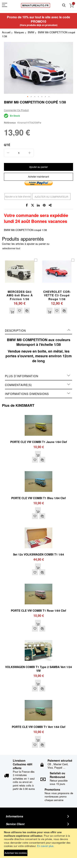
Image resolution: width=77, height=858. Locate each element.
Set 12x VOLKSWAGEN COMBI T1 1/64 (38, 554)
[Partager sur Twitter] (33, 205)
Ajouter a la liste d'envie (18, 196)
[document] (38, 843)
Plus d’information (21, 376)
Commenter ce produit (16, 110)
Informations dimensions (27, 394)
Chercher (63, 5)
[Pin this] (44, 205)
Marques (19, 32)
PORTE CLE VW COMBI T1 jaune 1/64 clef (38, 442)
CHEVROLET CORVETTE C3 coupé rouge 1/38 (57, 295)
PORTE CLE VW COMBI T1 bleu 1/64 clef (38, 498)
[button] (28, 97)
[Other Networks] (50, 205)
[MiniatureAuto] (35, 5)
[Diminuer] (8, 153)
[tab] (38, 330)
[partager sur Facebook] (27, 205)
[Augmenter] (29, 153)
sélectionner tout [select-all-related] (11, 248)
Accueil (6, 32)
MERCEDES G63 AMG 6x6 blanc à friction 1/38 (20, 295)
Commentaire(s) (18, 385)
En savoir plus (45, 846)
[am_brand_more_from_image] (38, 413)
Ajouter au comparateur (51, 196)
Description (15, 330)
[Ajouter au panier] (12, 311)
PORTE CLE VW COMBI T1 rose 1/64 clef (38, 610)
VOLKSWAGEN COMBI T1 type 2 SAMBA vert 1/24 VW (38, 669)
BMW (31, 32)
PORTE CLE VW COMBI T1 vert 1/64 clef (38, 727)
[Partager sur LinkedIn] (38, 205)
